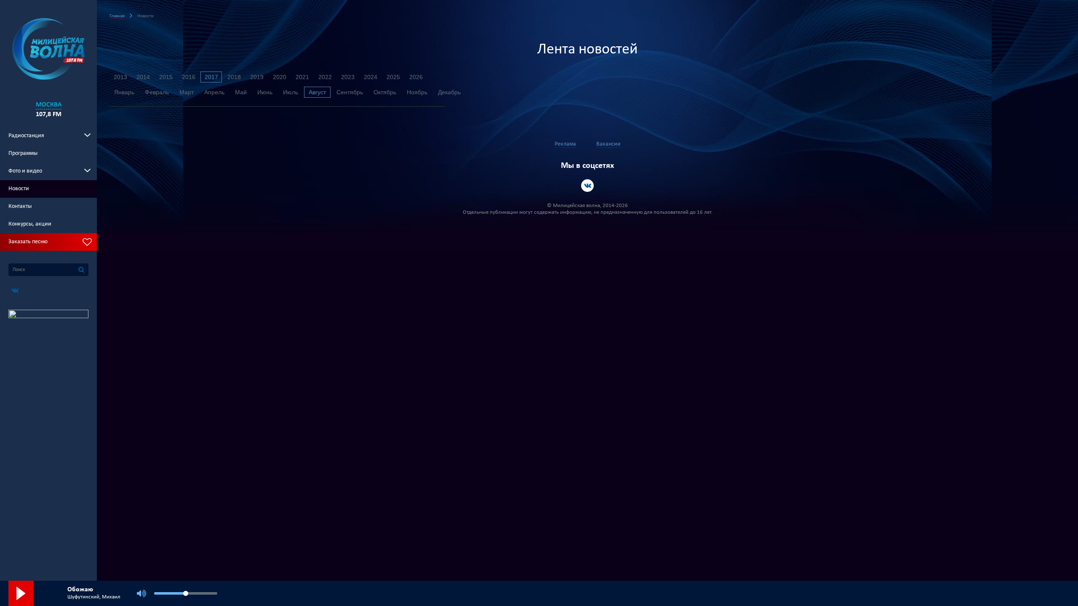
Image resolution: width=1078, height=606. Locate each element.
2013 (120, 77)
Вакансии (608, 144)
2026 (416, 77)
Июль (290, 92)
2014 (143, 77)
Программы (22, 153)
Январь (124, 92)
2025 (393, 77)
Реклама (565, 144)
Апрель (214, 92)
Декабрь (449, 92)
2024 (370, 77)
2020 (279, 77)
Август (317, 92)
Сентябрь (349, 92)
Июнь (264, 92)
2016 (188, 77)
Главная (117, 16)
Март (186, 92)
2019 (257, 77)
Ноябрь (417, 92)
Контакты (20, 206)
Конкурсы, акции (29, 224)
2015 (166, 77)
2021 (302, 77)
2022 (325, 77)
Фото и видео (25, 171)
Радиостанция (26, 136)
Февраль (157, 92)
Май (241, 92)
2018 (234, 77)
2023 (348, 77)
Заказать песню (28, 242)
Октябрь (385, 92)
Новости (18, 189)
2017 (211, 77)
